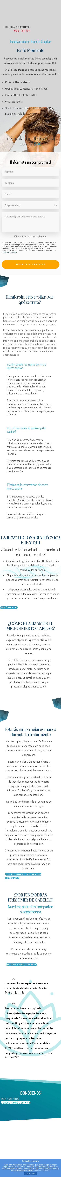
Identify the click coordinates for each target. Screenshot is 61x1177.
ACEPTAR (31, 1174)
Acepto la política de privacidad (32, 236)
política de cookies (42, 1171)
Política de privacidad (9, 252)
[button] (9, 607)
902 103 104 (22, 30)
